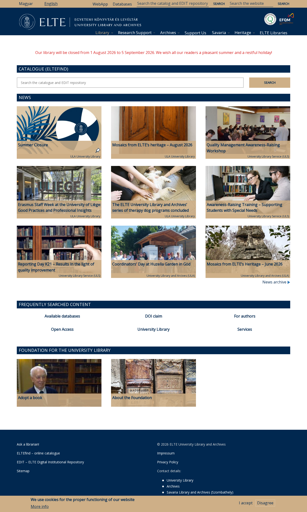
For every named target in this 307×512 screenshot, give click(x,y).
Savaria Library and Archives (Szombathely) (200, 492)
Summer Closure (33, 144)
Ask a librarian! (28, 444)
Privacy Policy (167, 462)
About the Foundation (132, 397)
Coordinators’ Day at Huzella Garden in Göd (151, 264)
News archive (274, 282)
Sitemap (23, 471)
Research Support (135, 32)
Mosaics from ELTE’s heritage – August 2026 (152, 144)
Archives (168, 32)
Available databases (62, 316)
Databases (122, 4)
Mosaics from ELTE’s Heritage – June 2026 (245, 264)
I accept (246, 503)
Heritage (243, 32)
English (51, 3)
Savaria (219, 32)
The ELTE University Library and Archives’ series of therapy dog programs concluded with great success (150, 210)
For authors (244, 316)
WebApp (100, 4)
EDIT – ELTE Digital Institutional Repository (50, 462)
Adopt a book (30, 397)
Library (102, 32)
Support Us (195, 32)
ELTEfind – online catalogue (38, 453)
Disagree (265, 503)
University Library (153, 329)
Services (244, 329)
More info (40, 506)
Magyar (26, 3)
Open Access (62, 329)
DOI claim (153, 316)
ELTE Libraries (273, 32)
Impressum (166, 453)
